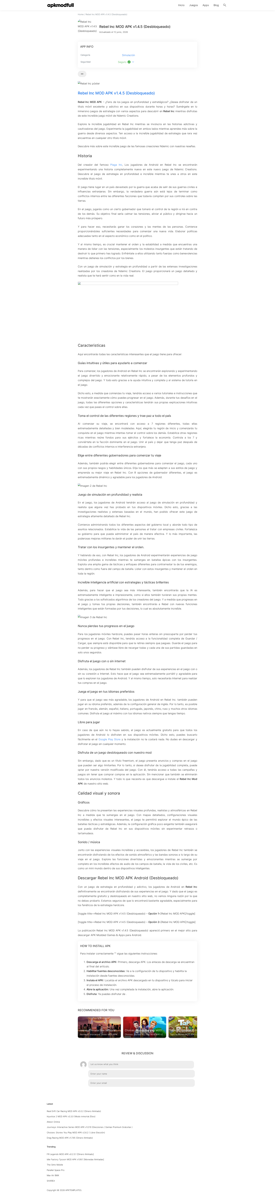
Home (81, 14)
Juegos (193, 5)
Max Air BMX (53, 1175)
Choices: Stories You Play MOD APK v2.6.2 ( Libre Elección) (76, 1132)
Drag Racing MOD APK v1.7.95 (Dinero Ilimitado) (70, 1137)
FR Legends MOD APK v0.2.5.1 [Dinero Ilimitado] (70, 1154)
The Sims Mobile (55, 1164)
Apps (206, 5)
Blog (216, 5)
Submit (187, 1091)
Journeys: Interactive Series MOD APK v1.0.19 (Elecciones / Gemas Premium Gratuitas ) (90, 1127)
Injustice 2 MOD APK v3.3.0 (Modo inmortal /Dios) (71, 1116)
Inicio (181, 5)
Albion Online (53, 1122)
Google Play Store (109, 739)
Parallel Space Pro (55, 1170)
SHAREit (51, 1180)
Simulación (128, 55)
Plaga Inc (116, 164)
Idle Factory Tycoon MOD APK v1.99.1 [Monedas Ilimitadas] (75, 1159)
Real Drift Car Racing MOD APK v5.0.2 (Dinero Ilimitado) (74, 1111)
